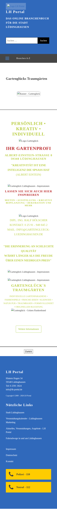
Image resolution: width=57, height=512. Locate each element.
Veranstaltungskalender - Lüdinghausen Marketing (24, 420)
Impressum (11, 449)
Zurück (28, 351)
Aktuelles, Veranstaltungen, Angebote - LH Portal (26, 430)
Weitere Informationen (28, 329)
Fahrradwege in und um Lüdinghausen (24, 438)
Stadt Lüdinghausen (15, 412)
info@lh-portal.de (14, 389)
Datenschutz (11, 455)
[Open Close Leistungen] (33, 58)
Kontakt (9, 461)
